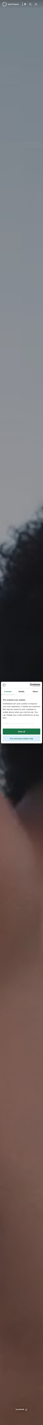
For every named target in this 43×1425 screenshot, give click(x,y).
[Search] (30, 4)
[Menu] (36, 4)
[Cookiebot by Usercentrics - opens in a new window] (30, 685)
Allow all (21, 732)
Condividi (20, 1409)
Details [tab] (21, 692)
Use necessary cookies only (21, 738)
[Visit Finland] (10, 4)
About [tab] (35, 692)
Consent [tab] (7, 692)
